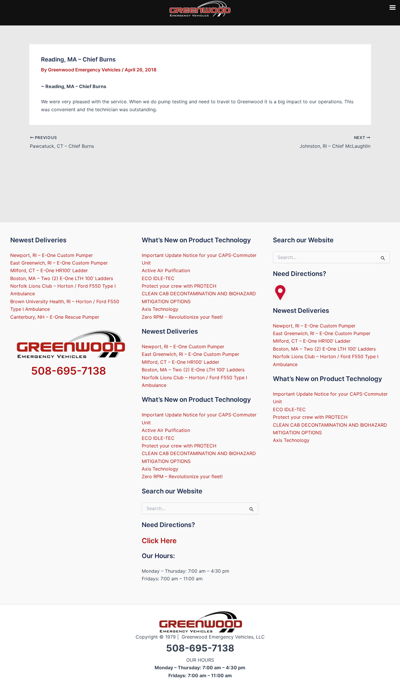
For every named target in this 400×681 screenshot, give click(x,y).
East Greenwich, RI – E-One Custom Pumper (59, 263)
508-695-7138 (68, 370)
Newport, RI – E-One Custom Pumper (51, 255)
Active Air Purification (166, 270)
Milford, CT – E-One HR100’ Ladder (49, 270)
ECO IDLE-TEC (158, 278)
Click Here (159, 540)
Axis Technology (160, 309)
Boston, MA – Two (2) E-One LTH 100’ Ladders (61, 278)
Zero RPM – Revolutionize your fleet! (182, 317)
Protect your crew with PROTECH (179, 286)
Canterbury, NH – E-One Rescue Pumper (54, 317)
